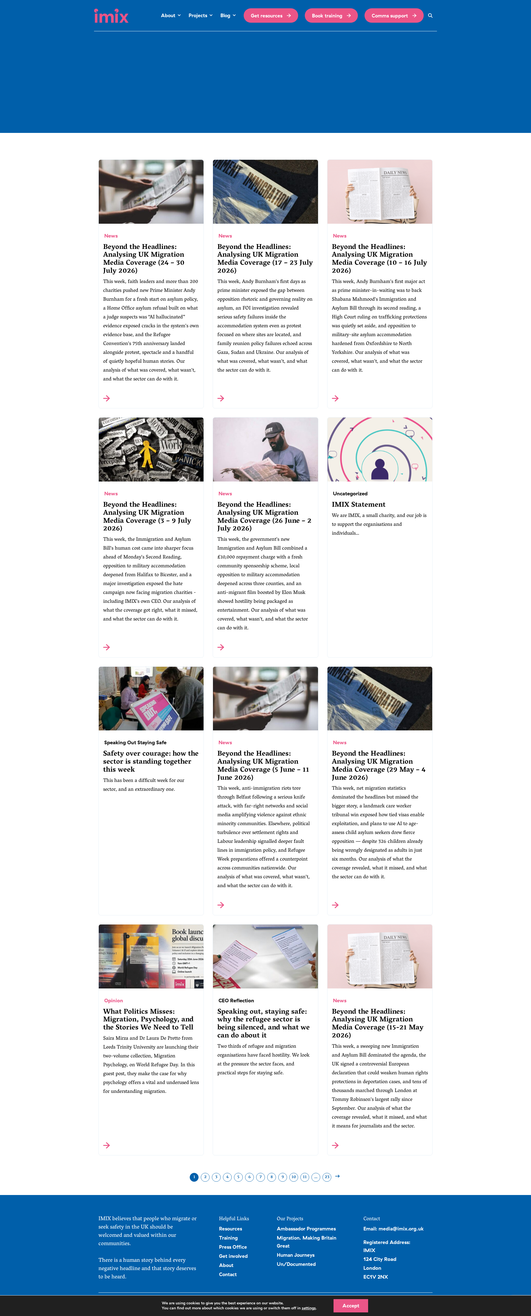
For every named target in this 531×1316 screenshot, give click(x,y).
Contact (228, 1274)
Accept (350, 1305)
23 (327, 1177)
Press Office (233, 1247)
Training (228, 1238)
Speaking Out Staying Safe (135, 742)
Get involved (233, 1256)
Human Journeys (295, 1255)
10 (293, 1177)
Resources (230, 1228)
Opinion (113, 1000)
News (111, 236)
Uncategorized (350, 493)
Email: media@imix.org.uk (393, 1228)
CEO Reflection (236, 1000)
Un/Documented (296, 1264)
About (226, 1265)
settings (309, 1308)
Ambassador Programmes (306, 1228)
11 (305, 1177)
